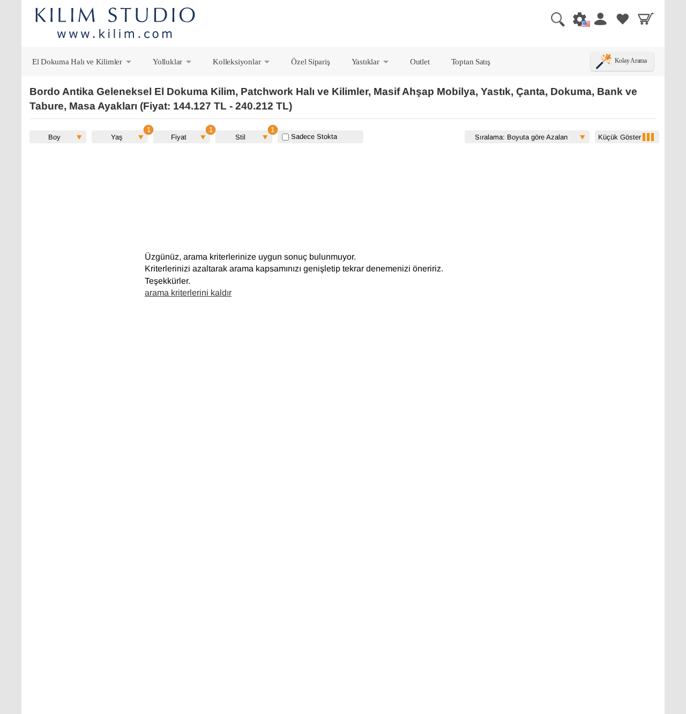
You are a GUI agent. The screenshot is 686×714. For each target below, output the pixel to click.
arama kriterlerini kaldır (188, 292)
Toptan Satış (470, 61)
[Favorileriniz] (623, 19)
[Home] (115, 24)
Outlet (420, 61)
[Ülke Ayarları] (577, 19)
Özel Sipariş (310, 61)
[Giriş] (600, 19)
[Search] (554, 19)
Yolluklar (173, 64)
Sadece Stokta (313, 136)
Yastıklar (371, 64)
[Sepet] (646, 19)
